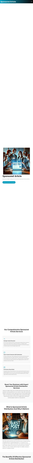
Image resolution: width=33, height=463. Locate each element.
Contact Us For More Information (9, 182)
